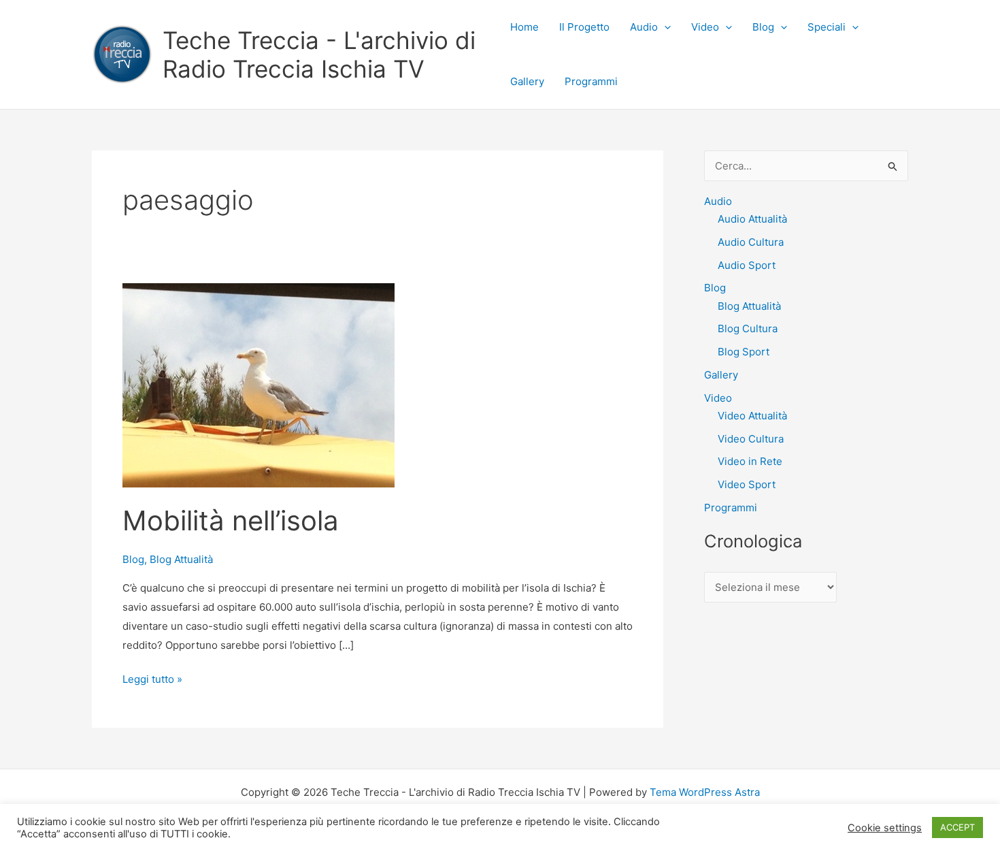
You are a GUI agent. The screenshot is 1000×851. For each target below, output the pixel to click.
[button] (664, 27)
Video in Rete (750, 461)
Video (705, 26)
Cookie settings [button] (885, 828)
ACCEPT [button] (957, 827)
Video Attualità (752, 415)
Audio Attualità (752, 218)
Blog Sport (743, 351)
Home (524, 26)
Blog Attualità (181, 559)
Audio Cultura (751, 242)
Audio (644, 26)
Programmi (591, 81)
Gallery (527, 81)
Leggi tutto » (152, 680)
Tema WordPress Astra (705, 792)
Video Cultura (751, 438)
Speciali (826, 26)
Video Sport (747, 484)
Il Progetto (584, 26)
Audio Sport (747, 265)
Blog (763, 26)
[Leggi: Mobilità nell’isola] (258, 384)
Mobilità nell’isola (230, 520)
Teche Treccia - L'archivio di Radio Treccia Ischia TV (319, 54)
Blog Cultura (748, 328)
